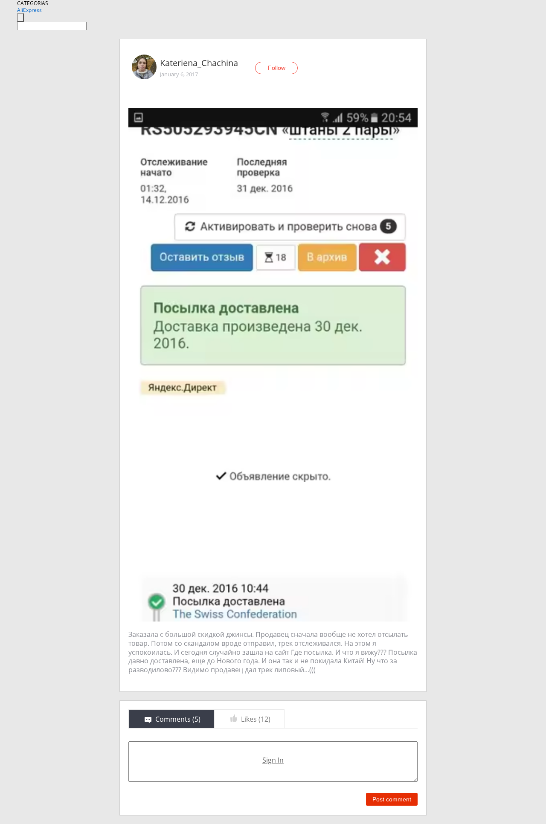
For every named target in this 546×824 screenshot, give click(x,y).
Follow (276, 67)
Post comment (391, 799)
